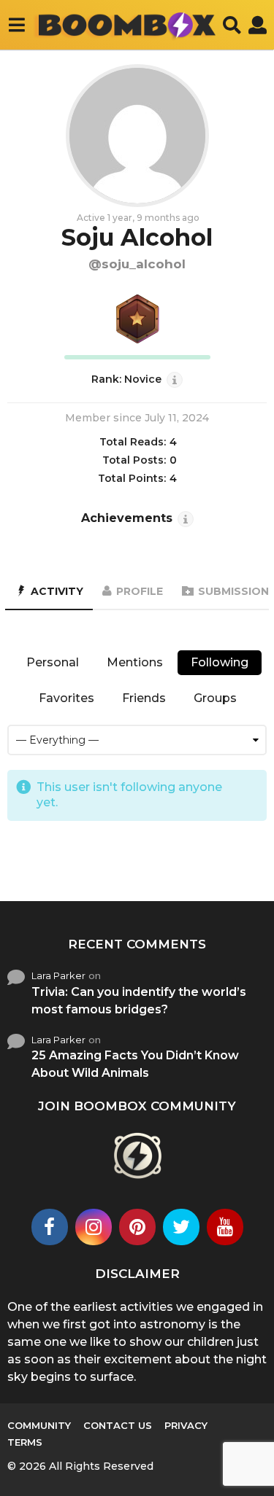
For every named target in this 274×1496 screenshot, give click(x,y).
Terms (24, 1442)
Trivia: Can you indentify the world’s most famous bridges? (138, 1000)
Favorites (66, 698)
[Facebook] (49, 1227)
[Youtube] (225, 1227)
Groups (215, 698)
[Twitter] (181, 1227)
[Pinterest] (137, 1227)
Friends (144, 698)
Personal (52, 662)
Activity (57, 591)
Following (219, 662)
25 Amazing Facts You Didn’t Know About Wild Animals (135, 1064)
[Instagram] (93, 1227)
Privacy (186, 1425)
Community (39, 1425)
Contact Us (117, 1425)
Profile (139, 591)
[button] (16, 24)
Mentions (135, 662)
